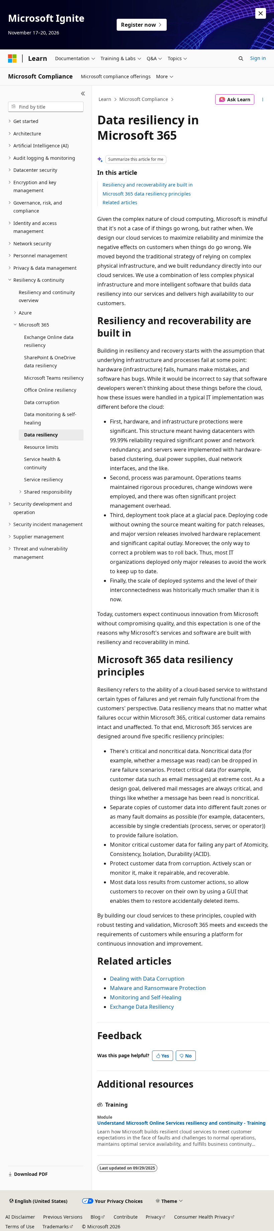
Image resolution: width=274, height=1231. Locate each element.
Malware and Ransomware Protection (158, 988)
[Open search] (241, 58)
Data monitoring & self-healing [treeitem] (50, 418)
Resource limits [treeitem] (41, 447)
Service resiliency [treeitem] (43, 479)
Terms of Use (19, 1226)
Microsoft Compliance (143, 99)
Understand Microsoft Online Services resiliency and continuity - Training (181, 1123)
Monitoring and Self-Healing (145, 997)
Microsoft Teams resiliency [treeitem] (54, 378)
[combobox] (46, 107)
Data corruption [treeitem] (41, 402)
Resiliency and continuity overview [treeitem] (47, 296)
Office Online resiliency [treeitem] (50, 390)
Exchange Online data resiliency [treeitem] (49, 341)
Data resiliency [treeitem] (41, 435)
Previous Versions (63, 1217)
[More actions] (263, 99)
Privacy (153, 1217)
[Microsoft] (12, 58)
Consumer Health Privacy (202, 1217)
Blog (96, 1217)
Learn (105, 99)
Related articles (120, 202)
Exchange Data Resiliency (142, 1006)
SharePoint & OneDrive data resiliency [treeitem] (50, 361)
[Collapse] (83, 93)
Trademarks (55, 1226)
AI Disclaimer (20, 1217)
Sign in (258, 58)
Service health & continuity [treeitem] (42, 463)
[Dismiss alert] (260, 13)
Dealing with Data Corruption (147, 978)
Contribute (126, 1217)
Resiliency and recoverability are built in (148, 184)
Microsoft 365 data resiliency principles (147, 194)
